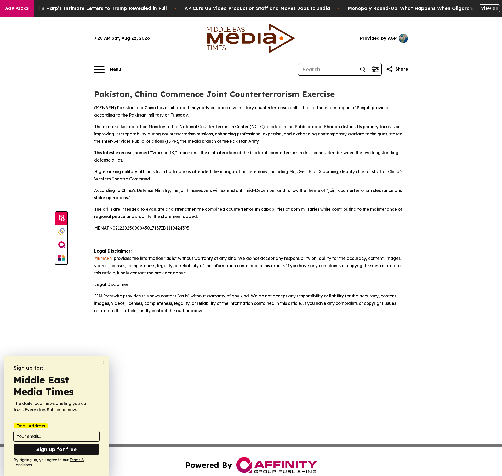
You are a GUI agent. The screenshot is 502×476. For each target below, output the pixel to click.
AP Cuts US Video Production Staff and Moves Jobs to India (257, 8)
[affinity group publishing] (61, 244)
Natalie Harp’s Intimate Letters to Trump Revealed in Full (97, 8)
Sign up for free (56, 449)
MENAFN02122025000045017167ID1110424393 (141, 228)
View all (489, 8)
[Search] (362, 69)
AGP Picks (17, 8)
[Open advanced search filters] (375, 69)
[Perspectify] (61, 231)
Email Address (30, 425)
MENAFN (105, 107)
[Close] (102, 362)
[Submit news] (61, 218)
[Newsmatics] (61, 257)
